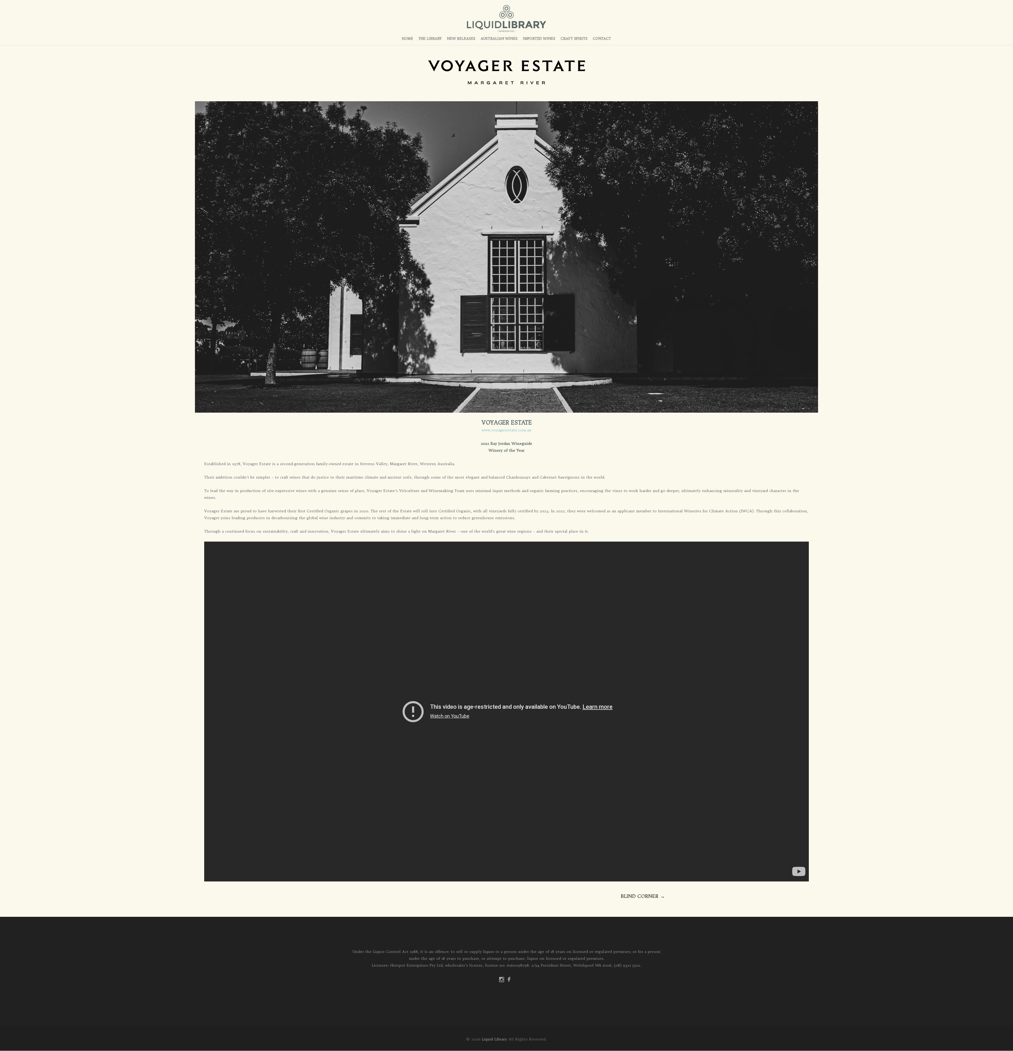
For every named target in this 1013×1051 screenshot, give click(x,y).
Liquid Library (494, 1039)
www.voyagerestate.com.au (506, 430)
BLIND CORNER (643, 896)
